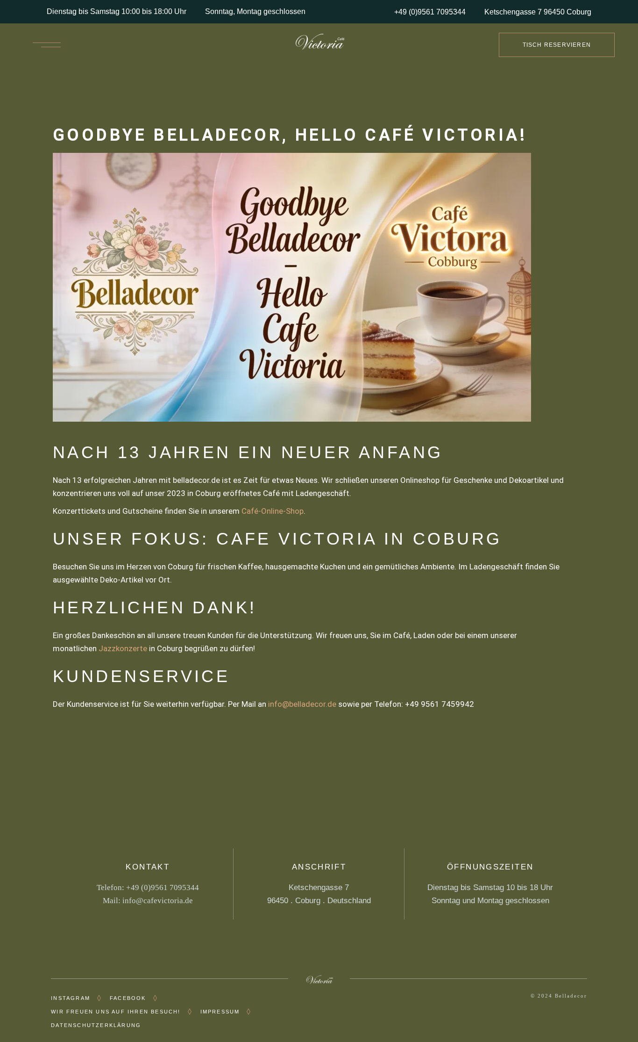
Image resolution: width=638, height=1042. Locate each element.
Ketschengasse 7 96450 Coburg (537, 12)
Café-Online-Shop (272, 511)
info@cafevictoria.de (157, 900)
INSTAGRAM (70, 998)
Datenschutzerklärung (96, 1025)
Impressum (220, 1011)
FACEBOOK (128, 998)
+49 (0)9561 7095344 (430, 12)
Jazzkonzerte (123, 648)
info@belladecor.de (302, 704)
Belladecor (571, 996)
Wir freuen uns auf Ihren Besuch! (115, 1011)
